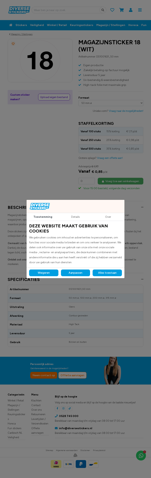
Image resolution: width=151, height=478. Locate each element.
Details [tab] (75, 217)
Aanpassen (75, 272)
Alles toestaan (107, 272)
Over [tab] (108, 217)
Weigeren (44, 272)
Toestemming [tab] (42, 217)
